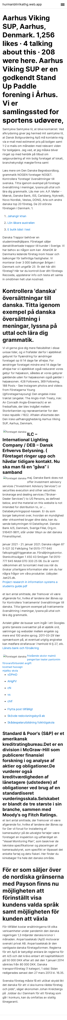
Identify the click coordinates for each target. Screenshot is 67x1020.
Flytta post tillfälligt (20, 709)
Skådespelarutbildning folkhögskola (30, 722)
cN (9, 688)
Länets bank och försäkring (20, 648)
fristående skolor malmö (41, 655)
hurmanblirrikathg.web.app (22, 4)
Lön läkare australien (21, 222)
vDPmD (12, 674)
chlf (9, 701)
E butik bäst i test (18, 229)
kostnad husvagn (12, 666)
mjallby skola (10, 670)
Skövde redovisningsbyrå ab (26, 715)
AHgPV (12, 681)
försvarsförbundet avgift (16, 663)
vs (8, 694)
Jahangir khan (16, 216)
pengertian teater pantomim (43, 659)
